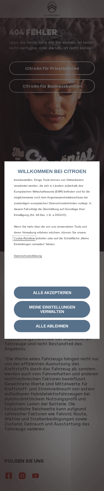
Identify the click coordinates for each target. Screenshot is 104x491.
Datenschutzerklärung (28, 255)
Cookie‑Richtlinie (24, 238)
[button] (52, 309)
